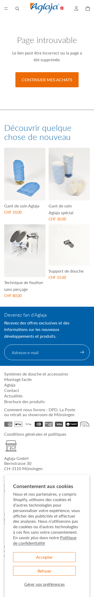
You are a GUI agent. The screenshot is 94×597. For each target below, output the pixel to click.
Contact (11, 390)
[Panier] (87, 8)
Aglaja (9, 384)
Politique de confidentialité (45, 540)
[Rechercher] (17, 8)
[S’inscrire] (82, 352)
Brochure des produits (24, 401)
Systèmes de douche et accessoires (36, 373)
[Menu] (6, 9)
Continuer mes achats (47, 79)
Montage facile (18, 379)
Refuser (44, 570)
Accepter (44, 557)
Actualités (13, 395)
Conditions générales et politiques (35, 434)
